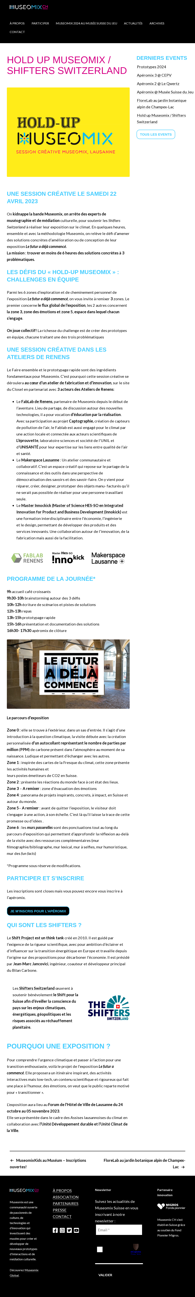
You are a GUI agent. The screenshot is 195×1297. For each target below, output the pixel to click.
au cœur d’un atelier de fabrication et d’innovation (68, 382)
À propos (62, 1190)
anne (55, 460)
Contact (17, 32)
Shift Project (23, 937)
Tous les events (156, 134)
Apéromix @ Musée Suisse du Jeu (165, 92)
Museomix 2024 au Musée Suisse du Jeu (86, 23)
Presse (59, 1210)
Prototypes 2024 (151, 66)
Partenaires (65, 1203)
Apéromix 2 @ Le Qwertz (158, 83)
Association (66, 1197)
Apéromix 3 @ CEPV (154, 75)
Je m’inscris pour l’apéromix (38, 911)
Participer (40, 23)
